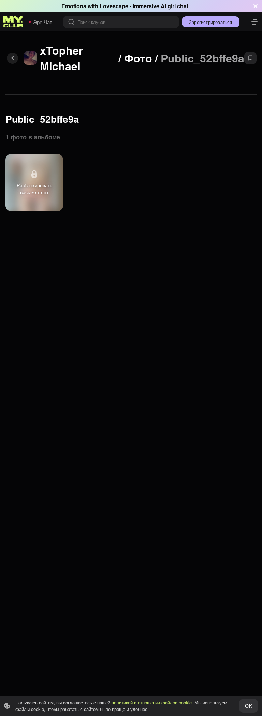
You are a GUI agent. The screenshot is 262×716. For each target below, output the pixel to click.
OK (248, 705)
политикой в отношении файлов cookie (152, 702)
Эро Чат (42, 22)
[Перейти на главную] (13, 21)
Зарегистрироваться (210, 22)
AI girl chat (174, 6)
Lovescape (114, 6)
